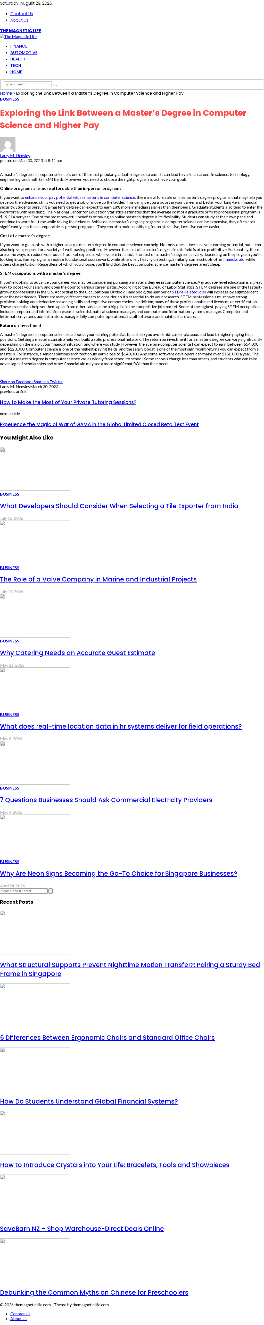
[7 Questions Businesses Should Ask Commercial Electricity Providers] (35, 783)
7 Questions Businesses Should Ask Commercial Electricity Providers (106, 800)
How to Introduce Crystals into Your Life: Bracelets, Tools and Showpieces (114, 1165)
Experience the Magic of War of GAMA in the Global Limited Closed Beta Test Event (99, 424)
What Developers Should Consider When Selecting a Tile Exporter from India (119, 506)
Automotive (23, 53)
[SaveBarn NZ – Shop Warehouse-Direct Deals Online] (35, 1216)
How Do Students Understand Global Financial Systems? (89, 1101)
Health (17, 59)
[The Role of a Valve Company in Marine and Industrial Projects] (35, 562)
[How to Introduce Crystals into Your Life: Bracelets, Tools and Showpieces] (35, 1152)
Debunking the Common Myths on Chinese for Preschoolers (94, 1292)
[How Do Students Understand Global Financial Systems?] (35, 1089)
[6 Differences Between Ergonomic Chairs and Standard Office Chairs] (35, 1025)
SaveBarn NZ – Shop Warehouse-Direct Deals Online (82, 1228)
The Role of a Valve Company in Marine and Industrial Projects (98, 579)
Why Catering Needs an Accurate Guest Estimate (77, 653)
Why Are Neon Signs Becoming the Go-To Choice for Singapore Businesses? (118, 873)
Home (16, 72)
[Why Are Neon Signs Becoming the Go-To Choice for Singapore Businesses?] (35, 856)
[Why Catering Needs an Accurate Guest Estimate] (35, 635)
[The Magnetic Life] (18, 36)
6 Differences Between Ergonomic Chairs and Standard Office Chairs (107, 1037)
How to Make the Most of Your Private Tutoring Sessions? (68, 402)
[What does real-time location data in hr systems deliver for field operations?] (35, 709)
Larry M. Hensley (15, 155)
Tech (15, 65)
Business (9, 98)
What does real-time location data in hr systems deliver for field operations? (121, 726)
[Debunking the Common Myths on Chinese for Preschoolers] (35, 1280)
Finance (18, 46)
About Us (19, 20)
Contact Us (21, 14)
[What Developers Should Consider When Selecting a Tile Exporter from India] (35, 489)
